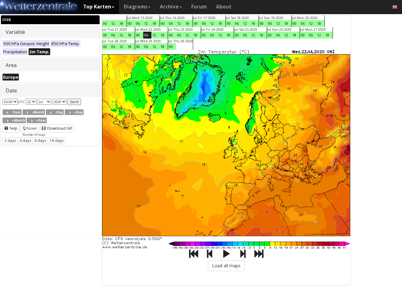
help (13, 128)
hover (32, 128)
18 (121, 23)
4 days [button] (25, 140)
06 (105, 23)
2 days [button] (10, 140)
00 (130, 23)
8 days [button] (40, 140)
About (223, 6)
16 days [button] (56, 140)
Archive (169, 6)
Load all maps (226, 266)
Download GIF (59, 128)
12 (113, 23)
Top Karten (97, 6)
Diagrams (135, 6)
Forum (199, 6)
